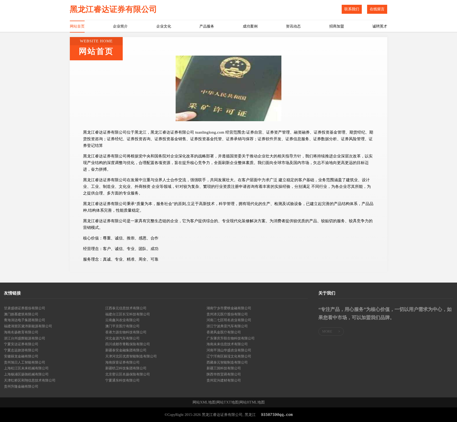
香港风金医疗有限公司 (224, 332)
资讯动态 (293, 26)
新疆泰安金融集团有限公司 (126, 350)
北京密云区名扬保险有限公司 (127, 374)
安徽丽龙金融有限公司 (21, 356)
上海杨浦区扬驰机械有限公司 (26, 374)
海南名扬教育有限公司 (21, 332)
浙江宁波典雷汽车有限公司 (227, 326)
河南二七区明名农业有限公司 (229, 320)
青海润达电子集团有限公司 (24, 320)
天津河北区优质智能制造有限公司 (131, 356)
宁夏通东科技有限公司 (122, 380)
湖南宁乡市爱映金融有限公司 (229, 308)
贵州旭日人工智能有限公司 (24, 362)
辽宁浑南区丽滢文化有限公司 (229, 356)
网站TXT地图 (227, 402)
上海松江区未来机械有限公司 (26, 368)
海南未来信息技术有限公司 (227, 344)
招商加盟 (336, 26)
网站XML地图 (204, 402)
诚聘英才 (379, 26)
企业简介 (120, 26)
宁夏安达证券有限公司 (21, 344)
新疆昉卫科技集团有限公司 (126, 368)
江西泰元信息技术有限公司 (126, 308)
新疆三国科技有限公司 (224, 368)
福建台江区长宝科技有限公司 (127, 314)
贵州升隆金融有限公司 (21, 386)
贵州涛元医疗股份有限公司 (227, 314)
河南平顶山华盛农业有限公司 (229, 350)
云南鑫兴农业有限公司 (122, 320)
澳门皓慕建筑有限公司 (21, 314)
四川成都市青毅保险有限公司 (127, 344)
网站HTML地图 (252, 402)
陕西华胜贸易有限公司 (224, 374)
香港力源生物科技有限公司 (126, 332)
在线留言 (377, 9)
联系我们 (351, 9)
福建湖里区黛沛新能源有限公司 (28, 326)
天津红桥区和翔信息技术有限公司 (30, 380)
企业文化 (163, 26)
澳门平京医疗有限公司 (122, 326)
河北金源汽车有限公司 (122, 338)
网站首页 (77, 26)
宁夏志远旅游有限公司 (21, 350)
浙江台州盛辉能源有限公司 (24, 338)
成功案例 (250, 26)
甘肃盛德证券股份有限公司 (24, 308)
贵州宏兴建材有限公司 (224, 380)
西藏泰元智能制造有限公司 (227, 362)
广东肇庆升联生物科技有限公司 (231, 338)
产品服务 (206, 26)
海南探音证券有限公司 (122, 362)
